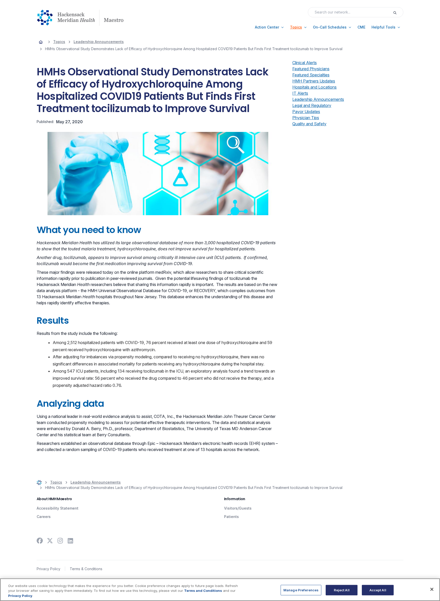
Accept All (377, 590)
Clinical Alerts (304, 62)
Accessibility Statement (57, 508)
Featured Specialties (310, 74)
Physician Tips (305, 117)
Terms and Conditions (203, 591)
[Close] (431, 589)
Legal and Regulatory (311, 105)
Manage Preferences (301, 590)
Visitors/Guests (238, 508)
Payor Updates (306, 111)
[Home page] (41, 41)
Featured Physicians (310, 68)
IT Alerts (300, 93)
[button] (269, 27)
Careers (44, 516)
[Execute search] (398, 12)
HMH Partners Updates (313, 81)
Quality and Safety (309, 123)
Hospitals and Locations (314, 87)
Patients (231, 516)
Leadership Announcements (318, 99)
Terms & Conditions (86, 569)
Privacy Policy (48, 569)
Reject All (342, 590)
